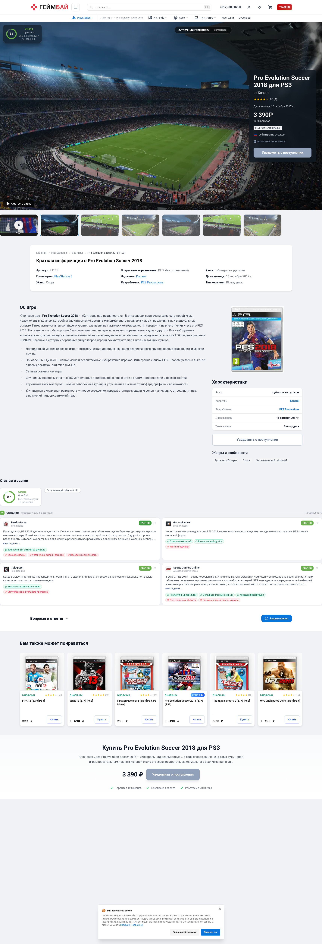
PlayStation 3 (59, 252)
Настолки (228, 17)
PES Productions (152, 282)
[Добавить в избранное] (58, 657)
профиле (125, 925)
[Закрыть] (220, 909)
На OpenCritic (312, 513)
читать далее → (11, 543)
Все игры (107, 17)
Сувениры (245, 17)
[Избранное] (259, 7)
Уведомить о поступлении (282, 153)
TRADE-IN (284, 7)
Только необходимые (184, 932)
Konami (141, 276)
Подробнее (137, 925)
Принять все (210, 932)
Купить (54, 719)
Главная (41, 252)
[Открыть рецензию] (155, 523)
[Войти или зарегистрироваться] (249, 7)
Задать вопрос (279, 618)
